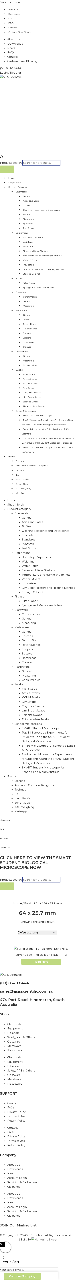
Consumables (30, 296)
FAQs (11, 23)
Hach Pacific (22, 479)
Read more (41, 961)
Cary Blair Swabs (32, 392)
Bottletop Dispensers (34, 237)
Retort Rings (29, 324)
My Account (5, 820)
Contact (12, 27)
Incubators (28, 264)
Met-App (20, 493)
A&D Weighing (23, 488)
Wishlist (4, 838)
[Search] (7, 169)
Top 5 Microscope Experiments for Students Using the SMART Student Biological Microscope (48, 422)
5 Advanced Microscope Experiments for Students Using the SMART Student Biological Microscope (48, 440)
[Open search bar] (1, 158)
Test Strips (28, 228)
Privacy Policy (16, 1112)
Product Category (17, 187)
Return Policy (16, 1120)
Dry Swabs (28, 388)
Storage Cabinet (31, 273)
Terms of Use (16, 1116)
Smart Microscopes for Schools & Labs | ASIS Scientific (45, 431)
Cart (2, 829)
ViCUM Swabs (30, 383)
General (27, 196)
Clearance (13, 1186)
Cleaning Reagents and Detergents (41, 210)
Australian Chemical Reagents (32, 465)
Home (11, 178)
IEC (17, 474)
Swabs (19, 369)
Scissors (27, 337)
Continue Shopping (22, 1276)
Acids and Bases (31, 200)
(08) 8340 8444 (14, 983)
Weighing (28, 242)
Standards (28, 219)
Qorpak (20, 461)
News (11, 18)
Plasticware (22, 351)
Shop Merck (14, 182)
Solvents (27, 214)
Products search (11, 162)
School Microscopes (26, 411)
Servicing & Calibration (22, 1182)
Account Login (17, 1177)
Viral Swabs (29, 374)
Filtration (20, 278)
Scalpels (27, 333)
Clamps (27, 346)
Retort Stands (30, 328)
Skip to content (10, 2)
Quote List (5, 847)
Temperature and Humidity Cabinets (42, 255)
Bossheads (28, 342)
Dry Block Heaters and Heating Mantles (43, 269)
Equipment (22, 232)
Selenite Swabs (30, 401)
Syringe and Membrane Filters (38, 287)
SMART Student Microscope (37, 415)
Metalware (21, 310)
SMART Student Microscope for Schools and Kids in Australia (47, 449)
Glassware (21, 292)
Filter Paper (29, 283)
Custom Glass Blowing (20, 32)
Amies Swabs (30, 378)
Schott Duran (23, 484)
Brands (12, 456)
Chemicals (21, 191)
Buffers (26, 205)
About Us (13, 9)
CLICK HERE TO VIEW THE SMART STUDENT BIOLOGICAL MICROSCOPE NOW (35, 862)
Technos (20, 470)
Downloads (14, 14)
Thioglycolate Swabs (33, 406)
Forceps (27, 319)
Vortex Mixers (30, 260)
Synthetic (28, 223)
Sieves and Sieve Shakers (35, 251)
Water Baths (29, 246)
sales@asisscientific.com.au (26, 991)
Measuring (28, 305)
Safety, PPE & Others (21, 1037)
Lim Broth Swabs (32, 397)
